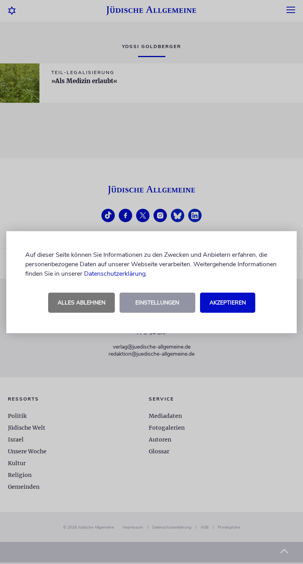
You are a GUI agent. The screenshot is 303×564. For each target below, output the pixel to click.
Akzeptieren (227, 302)
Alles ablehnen (81, 302)
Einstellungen (157, 302)
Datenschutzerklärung (115, 273)
